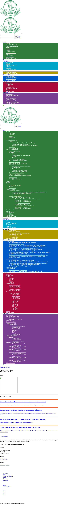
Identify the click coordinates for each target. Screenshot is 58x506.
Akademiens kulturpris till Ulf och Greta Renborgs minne (22, 250)
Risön (13, 331)
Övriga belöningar (10, 80)
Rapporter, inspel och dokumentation (21, 155)
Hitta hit (11, 279)
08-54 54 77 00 (3, 459)
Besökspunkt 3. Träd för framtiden (23, 201)
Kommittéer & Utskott (11, 44)
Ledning (11, 136)
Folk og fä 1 (15, 308)
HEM (1, 367)
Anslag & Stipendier (11, 72)
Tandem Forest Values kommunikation (21, 166)
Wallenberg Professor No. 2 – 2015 (17, 346)
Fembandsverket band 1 (14, 285)
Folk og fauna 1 (16, 296)
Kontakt (8, 50)
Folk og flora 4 (15, 305)
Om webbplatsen (10, 55)
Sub (16, 36)
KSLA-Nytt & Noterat (11, 65)
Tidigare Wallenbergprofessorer (19, 171)
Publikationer (6, 61)
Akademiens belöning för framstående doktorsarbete (21, 260)
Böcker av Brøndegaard (14, 293)
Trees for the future (16, 328)
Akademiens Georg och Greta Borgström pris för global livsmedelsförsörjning (27, 246)
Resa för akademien (14, 148)
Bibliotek (5, 81)
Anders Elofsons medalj (14, 257)
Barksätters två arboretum (24, 203)
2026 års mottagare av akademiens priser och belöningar (22, 242)
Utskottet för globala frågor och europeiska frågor (24, 142)
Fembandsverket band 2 (14, 286)
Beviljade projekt (16, 167)
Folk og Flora (15, 300)
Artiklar (8, 90)
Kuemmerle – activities (17, 358)
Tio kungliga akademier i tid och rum (18, 163)
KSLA (4, 42)
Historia (11, 138)
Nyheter (8, 49)
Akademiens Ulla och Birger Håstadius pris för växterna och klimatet (25, 249)
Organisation (12, 133)
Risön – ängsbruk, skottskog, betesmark (24, 205)
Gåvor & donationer (11, 53)
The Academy (9, 94)
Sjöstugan (14, 333)
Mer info (8, 85)
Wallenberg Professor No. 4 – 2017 (17, 352)
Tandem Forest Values (14, 164)
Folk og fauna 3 (16, 298)
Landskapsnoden (13, 177)
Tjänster (11, 281)
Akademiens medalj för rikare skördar (18, 253)
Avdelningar (12, 137)
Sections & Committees (14, 317)
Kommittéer (12, 147)
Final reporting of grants (18, 341)
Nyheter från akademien (15, 185)
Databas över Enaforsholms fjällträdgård (21, 193)
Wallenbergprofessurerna (12, 73)
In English (5, 92)
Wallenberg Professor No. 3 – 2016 (17, 349)
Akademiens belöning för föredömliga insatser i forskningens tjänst (25, 264)
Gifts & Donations (10, 103)
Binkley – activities (16, 348)
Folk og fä (14, 307)
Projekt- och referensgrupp (18, 159)
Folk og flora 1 (15, 301)
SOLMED (8, 66)
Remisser (8, 47)
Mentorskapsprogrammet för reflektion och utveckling (25, 145)
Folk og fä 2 (15, 309)
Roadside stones (16, 327)
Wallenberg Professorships (12, 102)
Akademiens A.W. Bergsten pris (16, 244)
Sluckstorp (14, 330)
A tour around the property (18, 326)
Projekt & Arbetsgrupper (12, 46)
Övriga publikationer (11, 69)
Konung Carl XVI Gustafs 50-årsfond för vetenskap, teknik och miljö (25, 271)
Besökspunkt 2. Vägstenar (21, 200)
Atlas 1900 (11, 282)
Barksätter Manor (13, 324)
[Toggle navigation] (0, 128)
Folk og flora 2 (15, 302)
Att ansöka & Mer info (14, 231)
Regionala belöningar (11, 79)
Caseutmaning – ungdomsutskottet (20, 144)
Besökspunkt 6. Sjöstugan (21, 207)
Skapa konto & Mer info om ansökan (21, 233)
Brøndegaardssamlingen (12, 88)
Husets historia (12, 188)
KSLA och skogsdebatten (15, 174)
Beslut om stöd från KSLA (15, 234)
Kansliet (11, 186)
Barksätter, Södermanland (15, 196)
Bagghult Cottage (16, 334)
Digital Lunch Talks (11, 98)
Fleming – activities (16, 345)
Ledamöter (11, 134)
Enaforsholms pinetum (17, 194)
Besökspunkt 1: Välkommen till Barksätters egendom (27, 199)
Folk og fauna (15, 294)
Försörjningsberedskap (14, 151)
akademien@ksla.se (4, 465)
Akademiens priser (10, 76)
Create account (15, 338)
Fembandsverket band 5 (14, 290)
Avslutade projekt (13, 178)
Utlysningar (6, 70)
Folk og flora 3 (15, 304)
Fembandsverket (10, 87)
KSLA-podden (9, 62)
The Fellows (9, 96)
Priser (4, 477)
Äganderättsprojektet (17, 179)
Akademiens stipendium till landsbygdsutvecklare (21, 266)
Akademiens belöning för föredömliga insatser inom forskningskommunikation (28, 263)
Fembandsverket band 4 (14, 289)
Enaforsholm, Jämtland (14, 190)
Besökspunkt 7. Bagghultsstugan (23, 208)
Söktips (19, 36)
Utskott (11, 141)
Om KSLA (8, 43)
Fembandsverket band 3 (14, 287)
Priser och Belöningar (8, 74)
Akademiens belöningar (11, 77)
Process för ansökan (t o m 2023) (20, 170)
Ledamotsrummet (10, 57)
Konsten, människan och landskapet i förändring (20, 175)
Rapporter (8, 68)
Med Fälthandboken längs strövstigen (21, 197)
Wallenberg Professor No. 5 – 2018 (17, 354)
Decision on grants (16, 339)
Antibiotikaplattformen (14, 162)
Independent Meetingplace (12, 95)
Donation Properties (11, 99)
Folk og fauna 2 (16, 297)
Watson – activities (16, 361)
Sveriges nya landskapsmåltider (16, 173)
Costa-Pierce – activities (17, 353)
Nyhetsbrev (15, 153)
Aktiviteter (5, 59)
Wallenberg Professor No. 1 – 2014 (17, 343)
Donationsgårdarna (10, 51)
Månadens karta (10, 91)
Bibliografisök (9, 84)
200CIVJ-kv (7, 367)
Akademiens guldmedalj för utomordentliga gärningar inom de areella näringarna (28, 255)
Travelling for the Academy (15, 319)
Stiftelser (8, 54)
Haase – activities (16, 350)
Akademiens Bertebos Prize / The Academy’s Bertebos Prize (23, 248)
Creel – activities (16, 356)
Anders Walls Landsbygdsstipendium (18, 270)
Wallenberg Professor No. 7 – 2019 (17, 360)
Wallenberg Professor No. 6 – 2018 (17, 357)
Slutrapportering (13, 235)
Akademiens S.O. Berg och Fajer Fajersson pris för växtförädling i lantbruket (27, 245)
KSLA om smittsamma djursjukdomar (18, 160)
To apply (11, 337)
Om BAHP (8, 83)
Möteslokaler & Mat (11, 58)
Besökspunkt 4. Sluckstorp (21, 204)
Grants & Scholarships (11, 100)
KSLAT (8, 64)
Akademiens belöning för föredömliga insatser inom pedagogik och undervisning (28, 261)
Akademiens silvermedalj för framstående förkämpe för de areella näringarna (27, 256)
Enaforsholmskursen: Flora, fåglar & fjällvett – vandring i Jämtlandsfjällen (29, 192)
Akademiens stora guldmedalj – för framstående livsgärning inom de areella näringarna (29, 252)
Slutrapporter (15, 237)
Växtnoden (11, 152)
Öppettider (11, 278)
